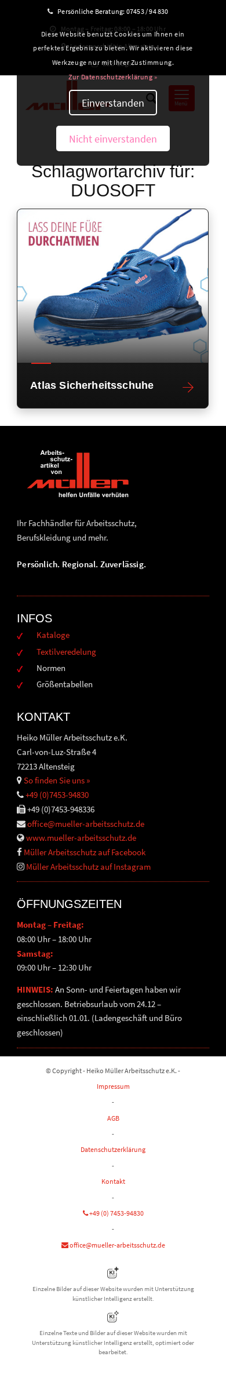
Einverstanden (113, 103)
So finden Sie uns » (57, 780)
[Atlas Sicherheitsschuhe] (112, 286)
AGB (113, 1118)
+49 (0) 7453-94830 (116, 1213)
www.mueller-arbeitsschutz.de (81, 837)
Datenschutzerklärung (113, 1149)
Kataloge (53, 634)
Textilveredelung (66, 651)
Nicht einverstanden (113, 138)
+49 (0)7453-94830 (57, 794)
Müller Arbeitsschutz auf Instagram (88, 866)
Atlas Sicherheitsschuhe (92, 385)
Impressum (113, 1086)
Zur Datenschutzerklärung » (113, 76)
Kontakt (113, 1181)
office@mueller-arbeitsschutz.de (85, 823)
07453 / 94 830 (152, 11)
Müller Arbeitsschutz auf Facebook (84, 852)
